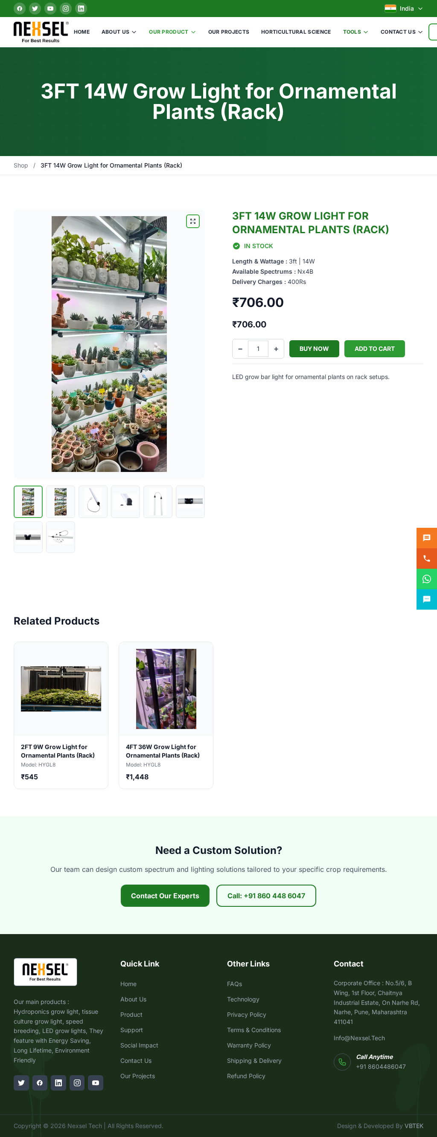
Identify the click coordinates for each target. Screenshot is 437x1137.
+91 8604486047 (381, 1066)
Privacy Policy (246, 1014)
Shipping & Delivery (254, 1060)
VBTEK (414, 1125)
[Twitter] (35, 8)
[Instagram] (66, 8)
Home (82, 32)
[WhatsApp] (427, 579)
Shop (21, 165)
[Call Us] (427, 558)
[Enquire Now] (427, 538)
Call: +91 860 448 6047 (266, 895)
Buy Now (314, 348)
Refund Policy (246, 1075)
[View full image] (193, 221)
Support (131, 1029)
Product (131, 1014)
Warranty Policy (249, 1045)
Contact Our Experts (165, 895)
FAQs (234, 983)
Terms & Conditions (254, 1029)
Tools (352, 32)
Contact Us (398, 32)
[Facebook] (20, 8)
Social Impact (139, 1045)
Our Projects (229, 32)
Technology (243, 999)
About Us (115, 32)
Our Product (168, 32)
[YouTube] (50, 8)
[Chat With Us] (427, 599)
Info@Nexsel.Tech (359, 1038)
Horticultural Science (296, 32)
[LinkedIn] (81, 8)
